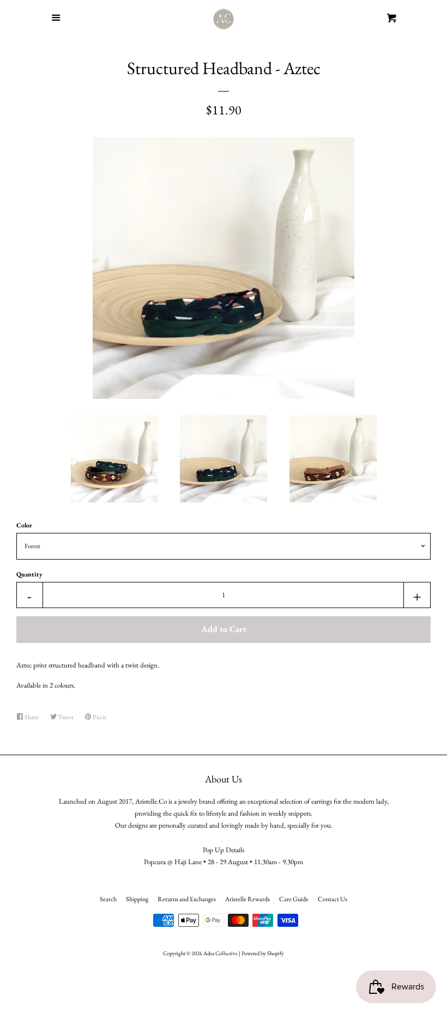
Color (24, 525)
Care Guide (294, 899)
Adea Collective (220, 953)
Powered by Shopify (262, 953)
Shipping (137, 899)
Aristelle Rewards (247, 899)
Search (108, 899)
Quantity (29, 574)
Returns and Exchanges (187, 899)
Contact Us (332, 899)
